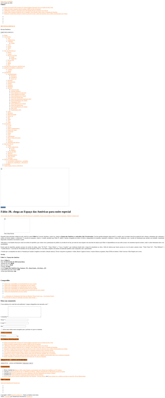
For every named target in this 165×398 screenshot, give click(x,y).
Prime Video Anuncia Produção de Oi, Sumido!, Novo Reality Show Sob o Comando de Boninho (30, 12)
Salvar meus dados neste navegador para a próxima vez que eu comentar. (22, 329)
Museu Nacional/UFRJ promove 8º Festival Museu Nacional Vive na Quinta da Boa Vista (28, 7)
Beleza (9, 52)
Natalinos (10, 141)
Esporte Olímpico (16, 91)
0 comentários (36, 216)
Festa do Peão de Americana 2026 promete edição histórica (27, 374)
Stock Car (13, 79)
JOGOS (10, 88)
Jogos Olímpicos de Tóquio (18, 96)
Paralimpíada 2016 (16, 110)
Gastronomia (11, 136)
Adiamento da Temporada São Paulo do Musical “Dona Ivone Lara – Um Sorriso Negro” (29, 296)
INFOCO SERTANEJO (10, 159)
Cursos (9, 54)
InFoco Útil (11, 60)
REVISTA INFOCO (8, 26)
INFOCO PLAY (8, 144)
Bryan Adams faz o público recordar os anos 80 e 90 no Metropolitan (67, 376)
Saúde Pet (13, 58)
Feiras (9, 133)
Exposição (10, 131)
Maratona (10, 113)
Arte (9, 38)
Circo (9, 44)
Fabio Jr (54, 216)
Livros (9, 46)
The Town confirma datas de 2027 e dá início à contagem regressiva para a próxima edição (28, 350)
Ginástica (10, 85)
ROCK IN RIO (12, 151)
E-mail (3, 323)
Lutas (9, 111)
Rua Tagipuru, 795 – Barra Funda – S (28, 268)
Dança (9, 127)
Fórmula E (14, 77)
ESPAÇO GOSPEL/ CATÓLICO (13, 68)
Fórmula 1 (14, 75)
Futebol (10, 83)
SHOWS (10, 153)
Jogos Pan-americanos (17, 97)
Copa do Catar (15, 89)
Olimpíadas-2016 (15, 102)
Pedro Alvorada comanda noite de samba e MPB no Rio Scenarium (22, 9)
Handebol (10, 86)
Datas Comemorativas (14, 128)
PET (9, 65)
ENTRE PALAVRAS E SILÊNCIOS (14, 66)
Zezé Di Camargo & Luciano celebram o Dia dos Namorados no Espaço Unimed (33, 373)
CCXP (9, 125)
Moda (9, 63)
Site (2, 326)
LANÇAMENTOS (13, 147)
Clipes (9, 145)
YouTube (10, 158)
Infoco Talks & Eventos (14, 138)
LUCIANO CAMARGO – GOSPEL (18, 161)
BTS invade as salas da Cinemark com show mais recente (20, 297)
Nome (3, 320)
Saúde (12, 57)
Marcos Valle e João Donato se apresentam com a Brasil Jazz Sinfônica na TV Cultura (38, 370)
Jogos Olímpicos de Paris (18, 94)
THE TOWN (11, 156)
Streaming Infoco (12, 155)
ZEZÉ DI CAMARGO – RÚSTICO (18, 162)
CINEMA (10, 41)
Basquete (10, 80)
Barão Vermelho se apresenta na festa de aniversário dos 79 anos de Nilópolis (25, 356)
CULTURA (7, 37)
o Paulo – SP (42, 268)
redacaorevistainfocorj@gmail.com (10, 383)
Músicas (13, 150)
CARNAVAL (11, 40)
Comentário (4, 317)
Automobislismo (12, 74)
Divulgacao (29, 216)
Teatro (9, 47)
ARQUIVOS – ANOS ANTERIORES (11, 363)
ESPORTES (7, 72)
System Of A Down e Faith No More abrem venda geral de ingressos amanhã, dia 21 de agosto (30, 353)
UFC (9, 120)
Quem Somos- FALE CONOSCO (13, 165)
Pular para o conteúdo (7, 1)
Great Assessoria (61, 216)
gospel (9, 71)
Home (5, 35)
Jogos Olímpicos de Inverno (18, 92)
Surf (9, 117)
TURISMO (7, 164)
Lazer (9, 61)
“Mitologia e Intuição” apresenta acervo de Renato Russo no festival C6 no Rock (26, 10)
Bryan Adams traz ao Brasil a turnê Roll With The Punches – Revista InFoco (25, 376)
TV (8, 49)
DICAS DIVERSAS (10, 51)
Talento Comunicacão (73, 216)
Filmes (13, 43)
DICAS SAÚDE (12, 55)
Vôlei (9, 122)
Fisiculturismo (11, 82)
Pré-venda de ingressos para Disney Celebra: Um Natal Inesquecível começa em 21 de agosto (29, 352)
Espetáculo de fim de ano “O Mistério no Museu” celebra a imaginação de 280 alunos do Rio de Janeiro (37, 371)
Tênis (9, 119)
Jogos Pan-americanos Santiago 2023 (21, 99)
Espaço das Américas (46, 216)
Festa (9, 134)
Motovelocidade (12, 114)
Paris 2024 (14, 108)
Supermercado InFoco (14, 142)
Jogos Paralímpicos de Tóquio (19, 100)
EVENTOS (7, 124)
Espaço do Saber (12, 130)
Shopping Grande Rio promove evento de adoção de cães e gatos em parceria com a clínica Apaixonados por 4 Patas (35, 13)
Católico (10, 69)
